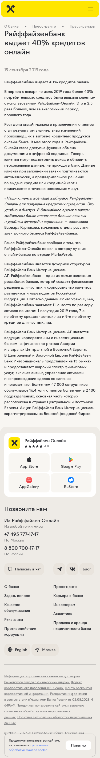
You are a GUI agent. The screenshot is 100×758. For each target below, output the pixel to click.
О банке (11, 586)
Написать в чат (28, 569)
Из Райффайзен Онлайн (31, 520)
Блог (87, 569)
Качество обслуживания (17, 607)
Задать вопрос (17, 595)
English (21, 649)
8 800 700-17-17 (21, 548)
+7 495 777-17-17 (21, 534)
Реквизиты (13, 619)
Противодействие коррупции (20, 631)
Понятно (78, 745)
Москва (48, 649)
